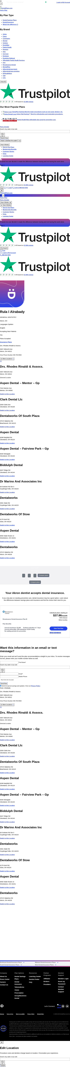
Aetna (5, 34)
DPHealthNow (7, 73)
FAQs (4, 153)
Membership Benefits (9, 149)
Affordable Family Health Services (14, 60)
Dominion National (9, 58)
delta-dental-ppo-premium (11, 71)
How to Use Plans (8, 147)
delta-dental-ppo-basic (10, 69)
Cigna (5, 36)
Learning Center (8, 156)
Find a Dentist (4, 127)
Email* (21, 674)
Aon (4, 62)
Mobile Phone (23, 676)
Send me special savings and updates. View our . (20, 686)
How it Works (5, 144)
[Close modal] (1, 1042)
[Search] (1, 187)
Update (3, 1065)
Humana (5, 49)
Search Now (4, 138)
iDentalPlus (6, 67)
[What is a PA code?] (20, 140)
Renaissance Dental (9, 65)
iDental (5, 41)
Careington (6, 38)
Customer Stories (8, 151)
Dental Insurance (8, 22)
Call (55, 633)
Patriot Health (7, 47)
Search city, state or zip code (8, 129)
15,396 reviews (28, 102)
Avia (4, 51)
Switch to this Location (7, 394)
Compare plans (43, 575)
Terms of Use (10, 1014)
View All (3, 81)
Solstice (5, 43)
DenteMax (6, 45)
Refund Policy (40, 1014)
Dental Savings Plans (10, 20)
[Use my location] (2, 135)
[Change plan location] (1, 3)
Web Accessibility (20, 1014)
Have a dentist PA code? (9, 141)
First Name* (22, 662)
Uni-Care (5, 54)
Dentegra (6, 56)
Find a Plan (3, 10)
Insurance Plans (6, 342)
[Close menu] (1, 190)
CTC (4, 78)
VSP (4, 75)
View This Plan (58, 628)
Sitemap (2, 1014)
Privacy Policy (35, 686)
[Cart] (5, 187)
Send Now (4, 683)
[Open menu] (0, 6)
